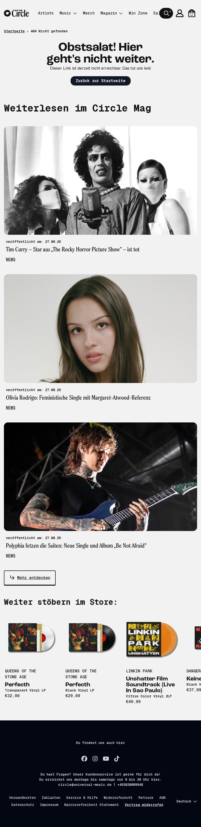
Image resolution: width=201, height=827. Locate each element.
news (10, 259)
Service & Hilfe (82, 798)
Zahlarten (51, 798)
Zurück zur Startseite (101, 80)
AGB (162, 798)
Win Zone (138, 13)
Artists (46, 13)
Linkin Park (139, 671)
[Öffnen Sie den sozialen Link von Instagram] (95, 758)
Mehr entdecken (33, 577)
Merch (89, 13)
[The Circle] (16, 13)
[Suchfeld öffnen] (166, 13)
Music (65, 13)
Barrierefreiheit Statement (91, 805)
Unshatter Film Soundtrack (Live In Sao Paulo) (150, 685)
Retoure (145, 798)
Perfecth (17, 685)
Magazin (108, 13)
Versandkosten (22, 798)
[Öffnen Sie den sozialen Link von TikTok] (116, 758)
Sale (158, 13)
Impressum (49, 805)
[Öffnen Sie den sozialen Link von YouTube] (105, 758)
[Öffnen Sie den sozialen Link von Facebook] (84, 758)
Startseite (14, 31)
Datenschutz (22, 805)
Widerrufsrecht (118, 798)
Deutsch (183, 801)
